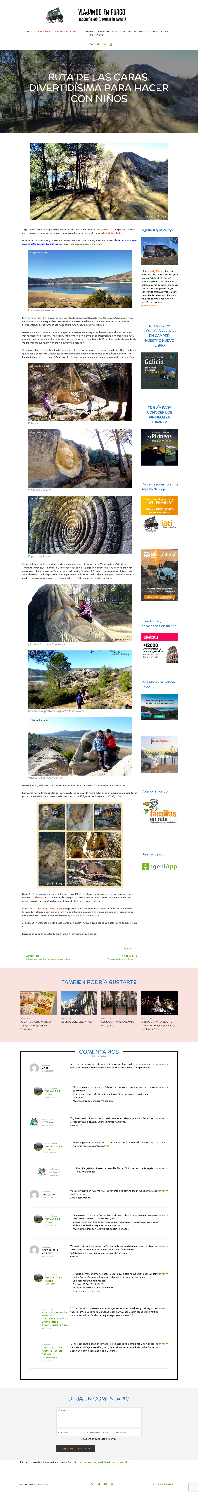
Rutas (89, 31)
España (43, 31)
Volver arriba (163, 1484)
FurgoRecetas (108, 31)
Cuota (131, 948)
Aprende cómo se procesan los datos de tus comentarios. (99, 1462)
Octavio (47, 1122)
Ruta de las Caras (45, 908)
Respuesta (162, 1064)
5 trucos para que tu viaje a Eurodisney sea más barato (77, 1025)
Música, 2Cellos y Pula (157, 1021)
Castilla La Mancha (85, 65)
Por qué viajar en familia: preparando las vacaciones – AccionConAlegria (55, 1319)
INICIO (29, 31)
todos (118, 233)
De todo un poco (134, 31)
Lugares (122, 65)
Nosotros (159, 31)
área (39, 897)
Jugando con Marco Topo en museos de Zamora (116, 1025)
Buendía (63, 908)
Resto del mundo (67, 31)
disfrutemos (108, 233)
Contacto (97, 35)
